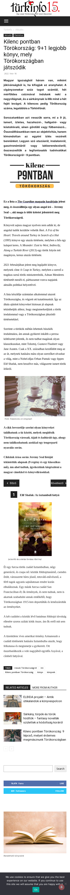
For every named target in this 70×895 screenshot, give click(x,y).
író (42, 668)
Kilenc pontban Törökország (19, 672)
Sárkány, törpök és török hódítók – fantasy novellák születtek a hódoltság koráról (43, 718)
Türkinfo (8, 29)
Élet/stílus (19, 35)
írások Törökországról (26, 668)
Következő (57, 483)
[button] (6, 21)
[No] (65, 884)
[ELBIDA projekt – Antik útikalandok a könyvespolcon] (13, 701)
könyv (40, 672)
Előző (13, 483)
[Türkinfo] (35, 8)
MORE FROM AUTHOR (44, 687)
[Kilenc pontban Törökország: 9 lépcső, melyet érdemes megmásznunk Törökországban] (13, 735)
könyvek (51, 672)
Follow (59, 791)
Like (62, 783)
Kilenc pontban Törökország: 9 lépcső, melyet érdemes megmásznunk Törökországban (44, 735)
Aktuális (19, 29)
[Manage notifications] (61, 887)
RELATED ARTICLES (17, 687)
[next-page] (11, 749)
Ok (36, 889)
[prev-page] (6, 749)
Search (60, 768)
